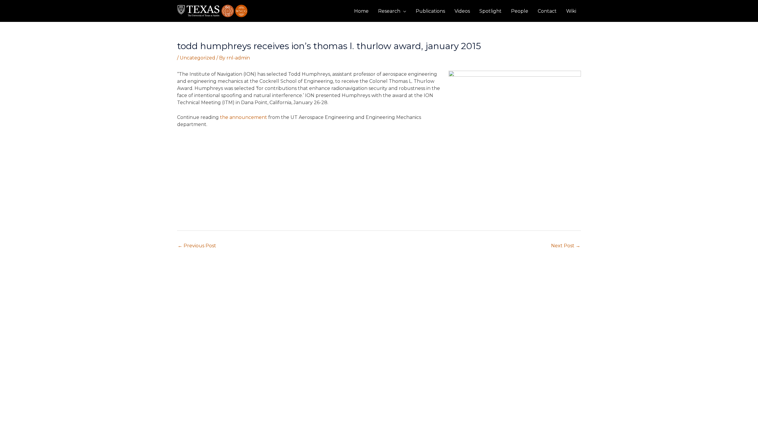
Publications (430, 11)
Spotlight (490, 11)
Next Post (565, 245)
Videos (462, 11)
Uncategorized (197, 58)
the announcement (243, 117)
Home (361, 11)
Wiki (571, 11)
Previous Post (197, 245)
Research (389, 11)
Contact (547, 11)
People (519, 11)
